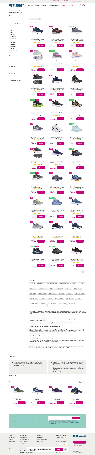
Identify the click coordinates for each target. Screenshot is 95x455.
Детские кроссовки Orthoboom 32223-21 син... (76, 399)
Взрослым (44, 5)
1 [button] (36, 60)
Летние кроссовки (33, 288)
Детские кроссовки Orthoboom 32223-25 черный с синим (57, 236)
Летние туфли (50, 288)
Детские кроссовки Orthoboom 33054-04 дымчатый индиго (76, 162)
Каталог (63, 5)
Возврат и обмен (23, 441)
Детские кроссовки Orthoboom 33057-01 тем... (57, 399)
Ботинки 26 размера (33, 298)
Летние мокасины (59, 288)
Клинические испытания (25, 448)
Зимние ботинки (33, 293)
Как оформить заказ (24, 443)
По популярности (37, 22)
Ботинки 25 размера (69, 298)
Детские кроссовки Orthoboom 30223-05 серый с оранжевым (37, 162)
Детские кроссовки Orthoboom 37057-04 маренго (37, 40)
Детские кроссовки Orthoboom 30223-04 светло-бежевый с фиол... (37, 64)
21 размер (50, 298)
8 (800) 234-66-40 (57, 0)
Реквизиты (11, 446)
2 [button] (37, 60)
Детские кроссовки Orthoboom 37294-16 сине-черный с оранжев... (77, 187)
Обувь (19, 10)
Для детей (24, 10)
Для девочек (39, 435)
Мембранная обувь (40, 283)
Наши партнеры (12, 437)
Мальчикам (37, 5)
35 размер (43, 303)
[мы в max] (57, 444)
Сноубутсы (74, 283)
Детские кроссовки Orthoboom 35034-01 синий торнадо (57, 211)
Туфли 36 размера (62, 303)
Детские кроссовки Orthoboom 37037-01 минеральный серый (76, 40)
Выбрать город (83, 1)
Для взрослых (40, 441)
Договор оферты (23, 450)
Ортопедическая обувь (53, 5)
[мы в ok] (65, 444)
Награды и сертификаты (25, 446)
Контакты (11, 448)
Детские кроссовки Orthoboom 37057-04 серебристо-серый (37, 236)
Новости (11, 439)
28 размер (78, 298)
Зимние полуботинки (42, 293)
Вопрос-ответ (12, 441)
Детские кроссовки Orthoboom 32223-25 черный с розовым (76, 260)
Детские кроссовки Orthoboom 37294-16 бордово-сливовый (57, 40)
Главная (10, 10)
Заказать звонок (75, 1)
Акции (38, 443)
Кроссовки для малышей (79, 293)
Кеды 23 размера (72, 303)
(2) (80, 139)
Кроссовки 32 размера (34, 303)
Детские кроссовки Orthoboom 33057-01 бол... (18, 399)
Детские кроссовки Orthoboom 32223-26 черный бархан (57, 113)
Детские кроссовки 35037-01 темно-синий (38, 399)
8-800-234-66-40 (61, 436)
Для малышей (32, 283)
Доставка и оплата (23, 435)
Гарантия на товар (23, 437)
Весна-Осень (61, 293)
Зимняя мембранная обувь (52, 283)
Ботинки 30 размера (52, 303)
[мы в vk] (60, 444)
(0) (60, 66)
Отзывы (10, 443)
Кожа (82, 283)
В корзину (41, 45)
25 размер (42, 298)
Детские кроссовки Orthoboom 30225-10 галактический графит (37, 138)
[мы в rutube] (62, 444)
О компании (11, 435)
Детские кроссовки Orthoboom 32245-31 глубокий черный (76, 89)
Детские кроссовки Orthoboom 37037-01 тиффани (76, 138)
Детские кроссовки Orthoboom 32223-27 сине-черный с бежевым (57, 89)
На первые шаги (43, 306)
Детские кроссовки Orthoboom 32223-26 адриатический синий (76, 211)
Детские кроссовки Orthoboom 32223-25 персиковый (76, 64)
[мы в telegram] (67, 444)
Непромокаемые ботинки (64, 283)
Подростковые (69, 293)
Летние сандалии (42, 288)
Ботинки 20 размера (59, 298)
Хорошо (59, 449)
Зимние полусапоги (52, 293)
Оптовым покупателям (24, 439)
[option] (37, 30)
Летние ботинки (68, 288)
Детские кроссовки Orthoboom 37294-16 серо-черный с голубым (57, 187)
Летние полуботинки (78, 288)
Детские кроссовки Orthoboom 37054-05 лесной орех (76, 113)
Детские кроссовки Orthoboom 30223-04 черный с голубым (37, 260)
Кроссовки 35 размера (34, 306)
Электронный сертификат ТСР (26, 452)
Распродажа (70, 5)
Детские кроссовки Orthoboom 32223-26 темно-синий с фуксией (57, 162)
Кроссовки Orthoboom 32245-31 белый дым (57, 138)
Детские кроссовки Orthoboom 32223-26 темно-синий (76, 236)
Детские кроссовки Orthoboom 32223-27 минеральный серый (37, 211)
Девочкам (30, 5)
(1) (41, 42)
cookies (35, 450)
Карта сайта (11, 450)
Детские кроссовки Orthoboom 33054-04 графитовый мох (57, 260)
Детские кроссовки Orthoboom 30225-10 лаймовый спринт (37, 113)
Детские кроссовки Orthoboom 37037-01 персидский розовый (57, 64)
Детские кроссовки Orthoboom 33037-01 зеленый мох (37, 187)
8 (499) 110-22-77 (66, 0)
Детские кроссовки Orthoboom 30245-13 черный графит (37, 89)
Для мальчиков (40, 437)
